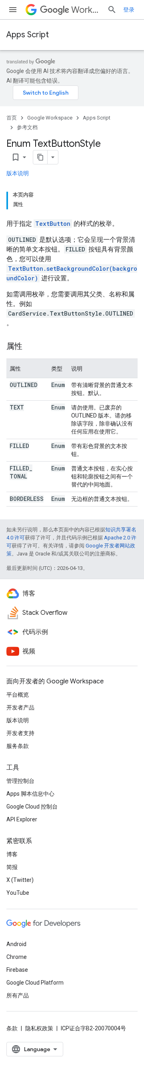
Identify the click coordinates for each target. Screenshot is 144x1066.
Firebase (17, 970)
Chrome (16, 957)
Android (16, 944)
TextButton (52, 223)
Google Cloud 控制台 (32, 806)
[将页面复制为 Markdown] (40, 157)
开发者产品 (20, 707)
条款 (12, 1028)
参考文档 (27, 127)
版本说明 (17, 173)
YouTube (17, 893)
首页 (11, 118)
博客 (12, 854)
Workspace (86, 9)
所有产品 (17, 995)
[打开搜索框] (112, 9)
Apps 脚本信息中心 (30, 793)
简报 (12, 867)
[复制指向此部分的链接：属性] (30, 347)
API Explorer (21, 819)
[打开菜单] (13, 9)
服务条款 (17, 746)
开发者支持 (20, 733)
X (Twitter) (20, 880)
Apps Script (27, 35)
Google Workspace (49, 118)
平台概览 (17, 694)
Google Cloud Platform (35, 982)
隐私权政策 (39, 1028)
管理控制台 (20, 781)
